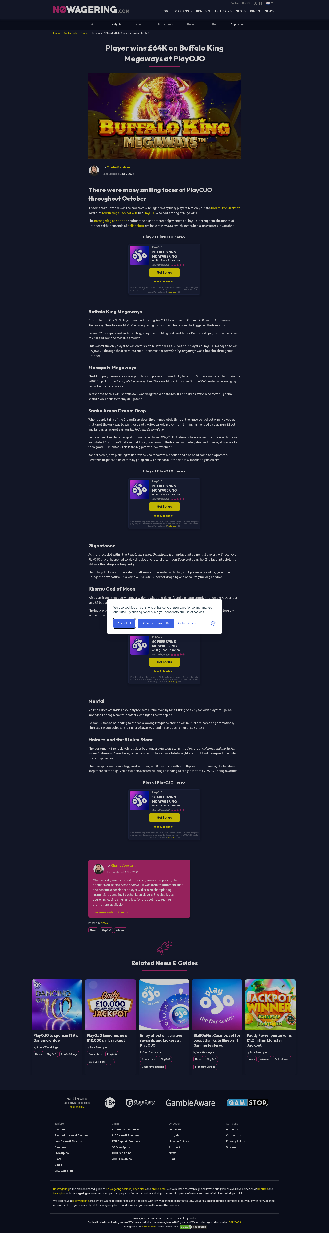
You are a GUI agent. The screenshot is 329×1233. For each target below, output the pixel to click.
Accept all (124, 623)
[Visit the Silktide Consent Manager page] (213, 623)
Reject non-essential (156, 623)
